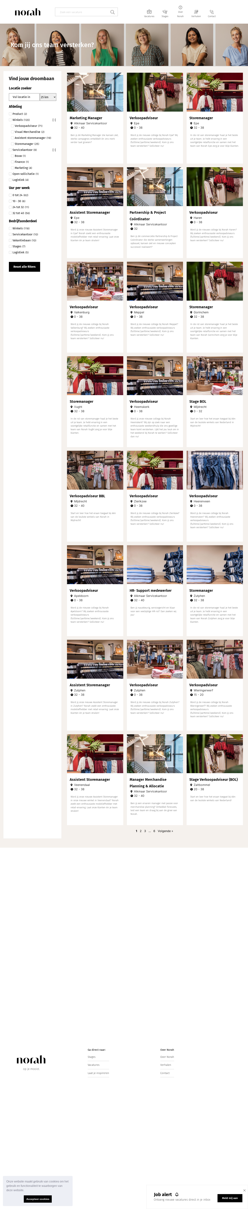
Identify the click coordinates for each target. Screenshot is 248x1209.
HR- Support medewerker (151, 590)
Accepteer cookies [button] (37, 1199)
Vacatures (149, 16)
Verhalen (196, 16)
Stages (165, 16)
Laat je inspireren (98, 1073)
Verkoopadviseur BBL (87, 496)
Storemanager (201, 118)
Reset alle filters (24, 266)
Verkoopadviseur (144, 118)
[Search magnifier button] (113, 12)
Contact (212, 16)
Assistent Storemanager (90, 212)
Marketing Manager (86, 118)
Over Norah (167, 1057)
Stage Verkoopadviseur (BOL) (213, 779)
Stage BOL (197, 401)
